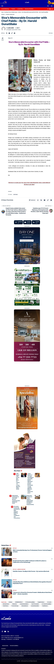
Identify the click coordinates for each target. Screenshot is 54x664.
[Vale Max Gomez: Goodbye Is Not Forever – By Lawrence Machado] (6, 573)
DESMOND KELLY (18, 602)
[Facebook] (18, 222)
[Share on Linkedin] (41, 200)
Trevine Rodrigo (14, 605)
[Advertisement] (27, 373)
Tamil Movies (45, 605)
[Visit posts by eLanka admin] (3, 29)
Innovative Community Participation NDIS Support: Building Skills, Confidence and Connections (17, 512)
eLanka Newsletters (24, 603)
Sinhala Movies (25, 605)
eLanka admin (10, 27)
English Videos (41, 602)
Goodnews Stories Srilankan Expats (10, 12)
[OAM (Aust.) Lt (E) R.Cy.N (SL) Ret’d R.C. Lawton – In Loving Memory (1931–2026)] (23, 475)
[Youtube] (27, 222)
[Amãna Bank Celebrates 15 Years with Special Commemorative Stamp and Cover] (23, 497)
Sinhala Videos (6, 603)
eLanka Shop (20, 8)
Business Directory (29, 8)
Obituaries (14, 603)
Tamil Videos (5, 605)
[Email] (9, 33)
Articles (19, 12)
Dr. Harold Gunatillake (46, 603)
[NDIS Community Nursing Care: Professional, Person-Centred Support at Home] (6, 552)
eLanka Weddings (5, 8)
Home (2, 12)
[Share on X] (6, 33)
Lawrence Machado (21, 569)
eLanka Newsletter (35, 605)
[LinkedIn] (36, 222)
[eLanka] (27, 2)
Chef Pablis (15, 194)
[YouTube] (5, 631)
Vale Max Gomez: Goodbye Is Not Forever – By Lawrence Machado (31, 571)
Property (13, 8)
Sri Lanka (49, 602)
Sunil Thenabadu (35, 603)
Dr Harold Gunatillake (10, 14)
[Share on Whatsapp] (37, 200)
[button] (2, 6)
